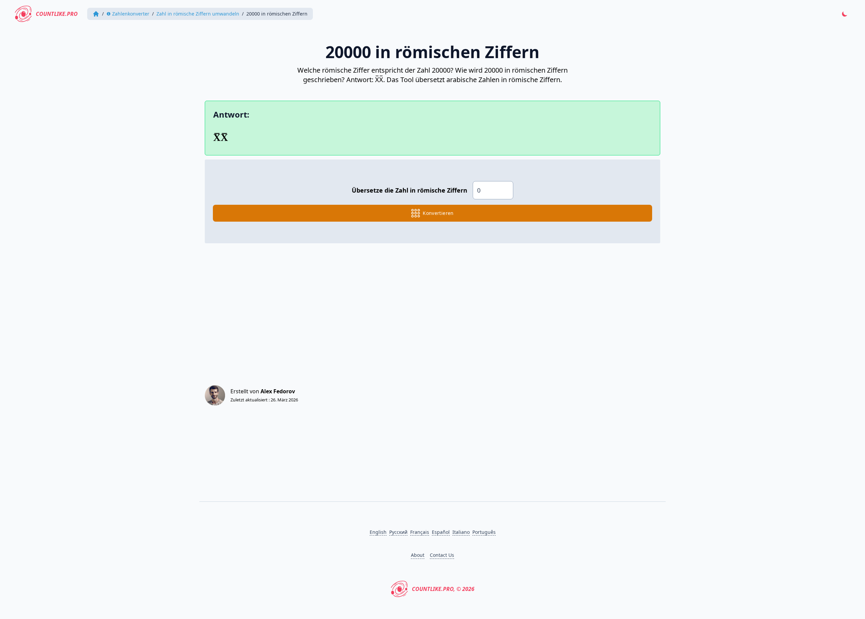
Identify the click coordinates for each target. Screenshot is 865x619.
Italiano (461, 532)
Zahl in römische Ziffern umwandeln (197, 13)
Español (441, 532)
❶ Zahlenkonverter (127, 13)
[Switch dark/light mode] (844, 14)
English (378, 532)
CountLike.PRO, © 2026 (443, 589)
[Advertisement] (407, 308)
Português (484, 532)
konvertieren (438, 213)
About (417, 555)
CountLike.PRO (57, 14)
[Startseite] (96, 13)
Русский (398, 532)
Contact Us (442, 555)
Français (419, 532)
